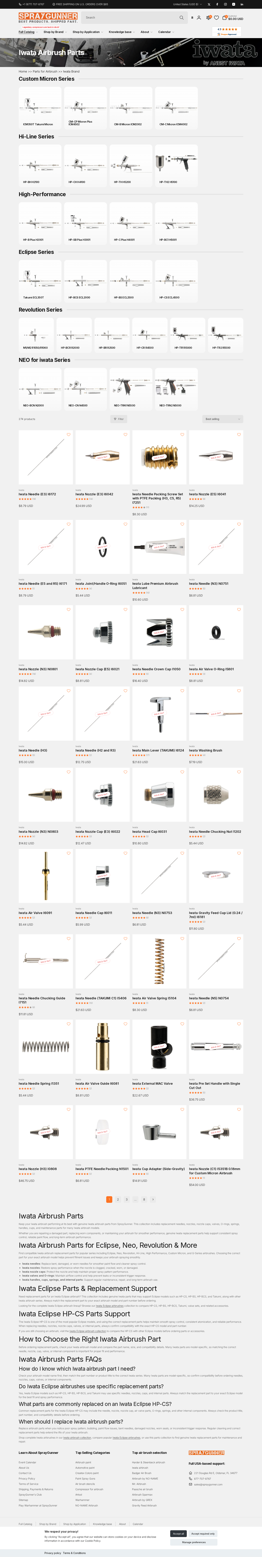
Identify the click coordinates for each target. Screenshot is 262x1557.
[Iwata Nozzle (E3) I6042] (103, 478)
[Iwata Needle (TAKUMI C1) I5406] (103, 982)
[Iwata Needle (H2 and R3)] (103, 734)
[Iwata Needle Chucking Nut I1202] (216, 815)
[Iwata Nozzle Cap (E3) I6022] (103, 815)
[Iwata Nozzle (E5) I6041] (216, 478)
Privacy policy (53, 1553)
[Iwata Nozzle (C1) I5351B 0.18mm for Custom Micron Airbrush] (216, 1152)
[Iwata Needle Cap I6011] (103, 896)
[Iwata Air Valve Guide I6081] (103, 1067)
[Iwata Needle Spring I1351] (46, 1067)
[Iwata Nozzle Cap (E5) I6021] (103, 653)
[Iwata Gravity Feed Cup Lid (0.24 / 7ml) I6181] (216, 896)
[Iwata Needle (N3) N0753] (159, 896)
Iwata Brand (71, 71)
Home (23, 71)
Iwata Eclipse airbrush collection (88, 1331)
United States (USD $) (185, 4)
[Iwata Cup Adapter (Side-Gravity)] (159, 1152)
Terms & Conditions (74, 1553)
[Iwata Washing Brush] (216, 734)
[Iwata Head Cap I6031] (159, 815)
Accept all (178, 1533)
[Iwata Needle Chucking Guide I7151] (46, 982)
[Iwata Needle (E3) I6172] (46, 478)
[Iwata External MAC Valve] (159, 1067)
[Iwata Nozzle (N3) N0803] (46, 815)
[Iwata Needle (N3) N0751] (216, 567)
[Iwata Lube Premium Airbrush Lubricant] (159, 567)
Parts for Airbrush (45, 71)
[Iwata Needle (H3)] (46, 734)
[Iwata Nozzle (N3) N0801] (46, 653)
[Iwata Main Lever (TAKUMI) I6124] (159, 734)
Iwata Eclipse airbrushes (110, 1305)
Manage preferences (194, 1542)
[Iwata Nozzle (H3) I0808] (46, 1152)
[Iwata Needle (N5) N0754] (216, 982)
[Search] (181, 17)
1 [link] (109, 1199)
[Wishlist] (216, 18)
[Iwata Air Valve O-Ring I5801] (216, 653)
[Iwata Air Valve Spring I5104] (159, 982)
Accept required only (203, 1533)
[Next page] (153, 1199)
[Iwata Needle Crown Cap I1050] (159, 653)
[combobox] (134, 17)
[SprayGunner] (206, 1454)
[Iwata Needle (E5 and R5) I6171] (46, 567)
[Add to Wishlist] (68, 434)
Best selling (212, 418)
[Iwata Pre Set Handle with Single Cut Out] (216, 1067)
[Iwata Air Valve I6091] (46, 896)
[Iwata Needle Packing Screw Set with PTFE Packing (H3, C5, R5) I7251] (159, 478)
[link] (33, 4)
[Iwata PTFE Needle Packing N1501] (103, 1152)
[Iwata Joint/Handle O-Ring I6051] (103, 567)
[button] (232, 17)
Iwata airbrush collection (77, 1437)
